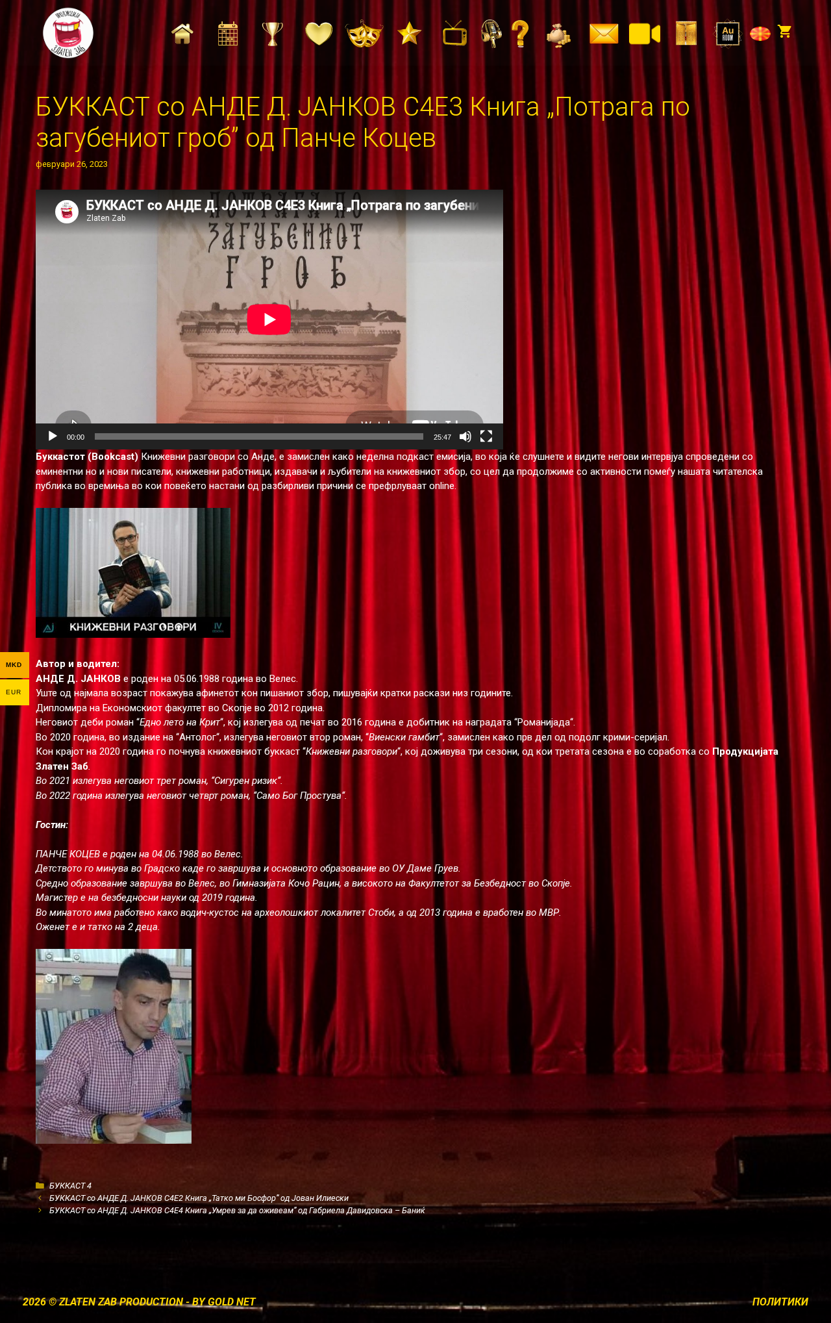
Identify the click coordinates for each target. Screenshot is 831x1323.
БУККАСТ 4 (70, 1186)
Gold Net (232, 1302)
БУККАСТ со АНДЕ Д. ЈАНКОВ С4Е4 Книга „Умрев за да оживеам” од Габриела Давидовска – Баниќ (237, 1210)
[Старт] (52, 436)
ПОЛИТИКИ (780, 1302)
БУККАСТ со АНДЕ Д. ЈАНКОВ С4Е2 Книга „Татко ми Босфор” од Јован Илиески (199, 1198)
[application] (269, 319)
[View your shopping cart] (784, 32)
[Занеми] (465, 436)
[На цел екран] (486, 436)
